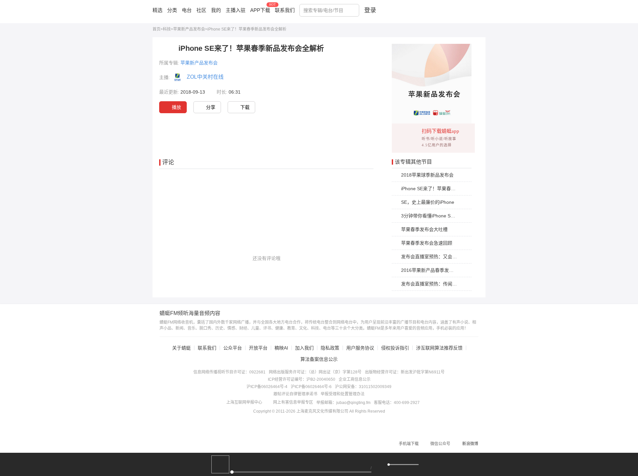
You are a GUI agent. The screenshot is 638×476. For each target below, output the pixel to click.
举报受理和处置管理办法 (343, 394)
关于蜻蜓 (181, 348)
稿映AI (281, 348)
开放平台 (258, 348)
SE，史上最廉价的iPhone (427, 202)
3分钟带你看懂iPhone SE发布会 (434, 215)
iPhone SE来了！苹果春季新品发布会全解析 (447, 188)
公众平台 (232, 348)
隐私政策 (330, 348)
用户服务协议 (360, 348)
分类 (172, 10)
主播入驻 (236, 10)
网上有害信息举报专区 (293, 402)
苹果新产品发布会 (189, 29)
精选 (157, 10)
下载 (245, 107)
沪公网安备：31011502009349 (363, 386)
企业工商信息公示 (355, 379)
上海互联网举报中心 (244, 402)
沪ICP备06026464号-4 (267, 386)
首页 (156, 29)
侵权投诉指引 (395, 348)
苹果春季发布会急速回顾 (426, 243)
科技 (167, 29)
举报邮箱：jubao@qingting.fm (343, 402)
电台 (187, 10)
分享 (210, 107)
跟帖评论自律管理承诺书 (295, 394)
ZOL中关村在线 (205, 77)
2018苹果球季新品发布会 (427, 175)
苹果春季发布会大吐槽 (424, 229)
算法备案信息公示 (319, 359)
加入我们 (304, 348)
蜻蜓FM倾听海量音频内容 (190, 313)
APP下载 (260, 10)
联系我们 (285, 10)
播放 (176, 107)
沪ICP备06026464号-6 (311, 386)
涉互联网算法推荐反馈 (439, 348)
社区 (201, 10)
